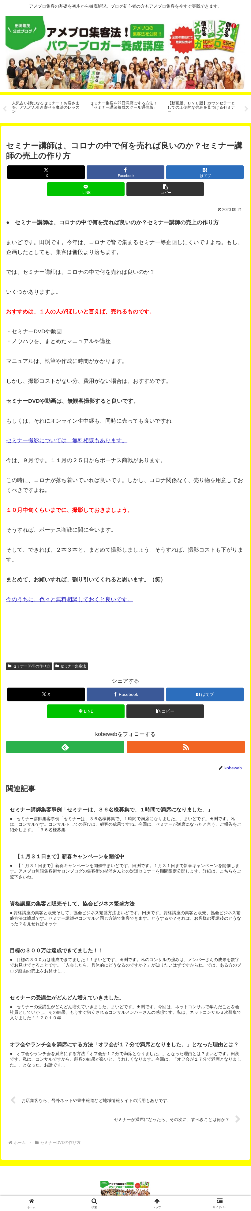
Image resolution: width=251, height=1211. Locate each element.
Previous (5, 109)
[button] (165, 189)
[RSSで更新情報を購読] (186, 747)
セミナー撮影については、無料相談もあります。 (66, 440)
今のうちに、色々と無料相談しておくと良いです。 (69, 599)
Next (246, 109)
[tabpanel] (47, 108)
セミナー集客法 (73, 666)
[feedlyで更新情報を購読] (65, 747)
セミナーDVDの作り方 (31, 666)
